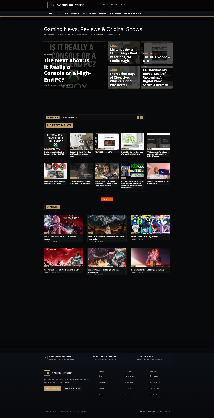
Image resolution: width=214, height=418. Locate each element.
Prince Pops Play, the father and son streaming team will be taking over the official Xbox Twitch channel (132, 184)
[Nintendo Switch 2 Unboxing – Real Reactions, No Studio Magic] (124, 53)
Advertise (151, 411)
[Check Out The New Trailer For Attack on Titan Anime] (107, 224)
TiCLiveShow (148, 53)
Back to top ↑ (165, 411)
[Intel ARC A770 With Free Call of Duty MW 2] (158, 171)
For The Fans (154, 389)
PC (148, 178)
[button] (164, 14)
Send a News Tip (52, 388)
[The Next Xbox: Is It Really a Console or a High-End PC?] (73, 65)
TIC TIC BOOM (155, 382)
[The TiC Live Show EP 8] (157, 53)
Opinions (48, 54)
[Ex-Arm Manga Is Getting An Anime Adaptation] (107, 257)
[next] (141, 117)
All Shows (127, 389)
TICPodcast (154, 376)
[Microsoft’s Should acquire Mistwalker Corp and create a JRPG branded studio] (107, 171)
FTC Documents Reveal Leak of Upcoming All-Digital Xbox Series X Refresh (158, 154)
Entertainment (89, 13)
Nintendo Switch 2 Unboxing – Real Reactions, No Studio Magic (81, 154)
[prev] (138, 117)
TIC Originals (128, 382)
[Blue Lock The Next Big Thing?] (150, 224)
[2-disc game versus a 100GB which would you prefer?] (55, 171)
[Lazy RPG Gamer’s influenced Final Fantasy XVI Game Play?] (81, 171)
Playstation (62, 13)
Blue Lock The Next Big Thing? (144, 237)
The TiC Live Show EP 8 (103, 152)
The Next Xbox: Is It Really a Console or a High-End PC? (54, 153)
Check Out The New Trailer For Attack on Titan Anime (106, 238)
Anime (47, 233)
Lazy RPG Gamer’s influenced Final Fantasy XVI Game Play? (80, 182)
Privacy (142, 411)
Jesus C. (46, 242)
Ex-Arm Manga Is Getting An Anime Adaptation (103, 271)
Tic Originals (115, 13)
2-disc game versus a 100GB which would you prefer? (54, 182)
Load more (106, 199)
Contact (137, 13)
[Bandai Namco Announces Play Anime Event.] (63, 224)
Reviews (102, 13)
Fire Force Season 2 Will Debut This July (61, 270)
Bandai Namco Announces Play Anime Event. (61, 238)
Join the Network (155, 395)
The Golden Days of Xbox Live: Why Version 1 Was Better (81, 117)
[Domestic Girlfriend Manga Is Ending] (150, 257)
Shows (127, 13)
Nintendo (75, 13)
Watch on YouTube (72, 388)
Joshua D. (91, 242)
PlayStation (102, 382)
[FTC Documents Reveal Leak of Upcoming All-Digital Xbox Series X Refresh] (157, 77)
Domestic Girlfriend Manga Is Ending (147, 270)
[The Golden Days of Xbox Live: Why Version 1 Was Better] (124, 77)
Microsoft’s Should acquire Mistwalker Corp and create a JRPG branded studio (106, 183)
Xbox (51, 13)
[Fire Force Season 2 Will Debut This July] (63, 257)
